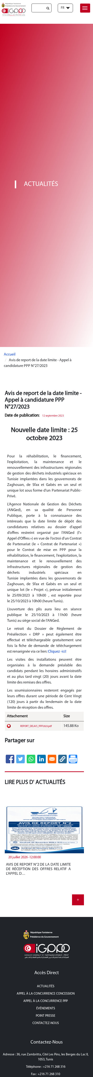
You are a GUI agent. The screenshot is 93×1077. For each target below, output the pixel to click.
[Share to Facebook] (10, 759)
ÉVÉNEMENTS (45, 1008)
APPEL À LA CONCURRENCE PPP (45, 1001)
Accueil (10, 354)
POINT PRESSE (45, 1016)
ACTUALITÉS (45, 986)
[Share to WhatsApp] (31, 759)
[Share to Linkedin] (41, 759)
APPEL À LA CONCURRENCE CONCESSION (46, 994)
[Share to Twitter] (20, 759)
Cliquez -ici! (57, 652)
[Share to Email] (52, 759)
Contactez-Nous (45, 1023)
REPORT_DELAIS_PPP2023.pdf (36, 726)
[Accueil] (13, 9)
